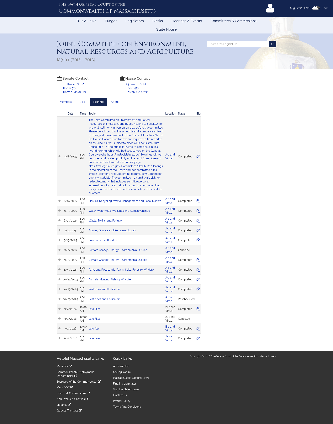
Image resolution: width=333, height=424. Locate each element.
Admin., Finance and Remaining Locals (113, 230)
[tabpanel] (129, 229)
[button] (59, 156)
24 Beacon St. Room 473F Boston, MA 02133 (137, 88)
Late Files (94, 308)
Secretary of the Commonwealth (77, 381)
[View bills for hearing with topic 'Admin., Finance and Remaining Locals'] (198, 230)
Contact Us (120, 395)
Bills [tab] (82, 101)
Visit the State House (126, 389)
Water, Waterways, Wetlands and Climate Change (119, 210)
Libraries (62, 404)
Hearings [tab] (98, 101)
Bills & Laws (86, 21)
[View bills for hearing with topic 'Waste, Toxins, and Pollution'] (198, 220)
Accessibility (121, 366)
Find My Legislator (124, 383)
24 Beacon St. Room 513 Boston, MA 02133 (74, 88)
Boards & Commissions (72, 393)
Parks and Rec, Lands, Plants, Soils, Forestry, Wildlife (121, 269)
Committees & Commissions (233, 21)
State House (166, 29)
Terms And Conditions (127, 406)
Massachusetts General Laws (131, 377)
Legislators (134, 21)
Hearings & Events (187, 21)
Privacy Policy (121, 400)
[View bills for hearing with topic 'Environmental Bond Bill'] (198, 240)
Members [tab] (66, 101)
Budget (111, 21)
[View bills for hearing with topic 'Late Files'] (198, 308)
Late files (94, 328)
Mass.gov (63, 366)
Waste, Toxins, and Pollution (106, 220)
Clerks (157, 21)
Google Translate (68, 410)
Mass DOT (63, 387)
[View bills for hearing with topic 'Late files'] (198, 328)
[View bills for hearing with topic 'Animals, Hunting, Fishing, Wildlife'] (198, 279)
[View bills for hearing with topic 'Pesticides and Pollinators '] (198, 289)
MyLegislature (122, 372)
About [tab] (115, 101)
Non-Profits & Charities (71, 399)
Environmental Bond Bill (104, 240)
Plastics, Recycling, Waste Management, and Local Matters (125, 200)
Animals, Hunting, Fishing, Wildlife (110, 279)
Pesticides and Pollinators (104, 289)
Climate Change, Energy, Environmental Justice (118, 250)
